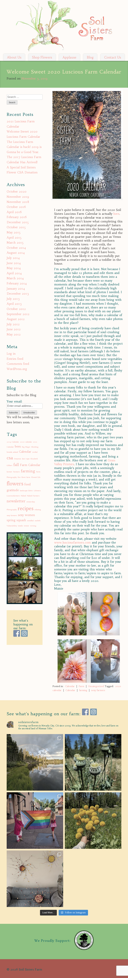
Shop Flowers (42, 57)
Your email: (14, 401)
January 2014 (16, 288)
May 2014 (14, 268)
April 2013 (14, 304)
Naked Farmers (33, 496)
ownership (30, 502)
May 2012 (14, 334)
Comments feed (18, 364)
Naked (23, 496)
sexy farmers (98, 690)
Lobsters (37, 491)
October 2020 (16, 191)
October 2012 (16, 309)
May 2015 (13, 232)
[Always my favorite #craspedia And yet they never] (93, 820)
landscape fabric (26, 491)
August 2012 (16, 319)
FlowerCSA (35, 477)
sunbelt (37, 521)
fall (16, 464)
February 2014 (17, 283)
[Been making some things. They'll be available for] (35, 878)
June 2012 (14, 329)
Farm (81, 686)
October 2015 (16, 227)
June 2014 (14, 263)
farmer (9, 472)
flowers (15, 483)
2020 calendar (26, 442)
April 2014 (14, 273)
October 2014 (16, 248)
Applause (69, 57)
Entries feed (15, 359)
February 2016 (17, 217)
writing (33, 526)
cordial (35, 452)
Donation (17, 459)
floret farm (26, 477)
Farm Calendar (30, 465)
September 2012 (18, 314)
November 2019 (18, 197)
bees (18, 446)
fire (19, 477)
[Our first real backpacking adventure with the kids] (35, 762)
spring (11, 520)
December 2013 (18, 293)
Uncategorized (96, 686)
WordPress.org (17, 369)
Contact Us (112, 57)
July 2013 (13, 299)
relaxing (37, 510)
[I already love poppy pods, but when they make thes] (93, 762)
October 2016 (16, 207)
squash (21, 520)
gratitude (13, 490)
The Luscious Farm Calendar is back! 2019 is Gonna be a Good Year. (24, 147)
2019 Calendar (13, 442)
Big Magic (26, 447)
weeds (20, 526)
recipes (26, 508)
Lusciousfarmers (13, 496)
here (116, 214)
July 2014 (13, 258)
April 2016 (14, 212)
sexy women (26, 515)
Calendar (70, 686)
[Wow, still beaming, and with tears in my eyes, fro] (35, 820)
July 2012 (13, 324)
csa (10, 457)
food (27, 484)
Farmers (16, 472)
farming (83, 690)
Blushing (34, 447)
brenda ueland (12, 452)
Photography (12, 510)
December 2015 (18, 222)
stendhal (30, 521)
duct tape (26, 459)
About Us (14, 57)
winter (26, 526)
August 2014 (16, 253)
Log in (11, 353)
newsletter (16, 501)
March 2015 (15, 242)
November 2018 (18, 202)
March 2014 (15, 278)
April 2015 (14, 237)
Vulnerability (12, 526)
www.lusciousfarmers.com (73, 542)
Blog (90, 57)
